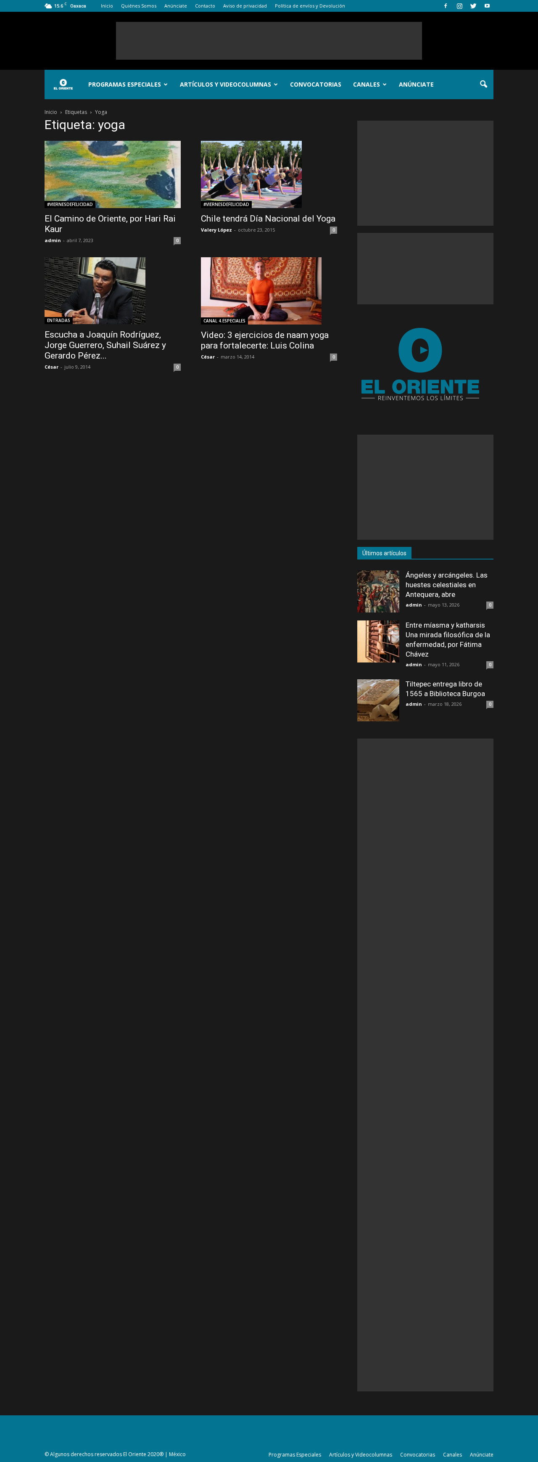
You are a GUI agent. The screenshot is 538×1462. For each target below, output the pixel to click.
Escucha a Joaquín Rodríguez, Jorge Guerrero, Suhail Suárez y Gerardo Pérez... (105, 345)
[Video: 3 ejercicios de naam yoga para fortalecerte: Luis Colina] (269, 291)
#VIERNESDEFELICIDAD (70, 204)
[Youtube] (487, 6)
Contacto (205, 6)
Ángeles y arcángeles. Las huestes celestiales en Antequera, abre (447, 585)
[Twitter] (473, 6)
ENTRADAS (58, 320)
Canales (366, 84)
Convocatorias (315, 84)
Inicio (107, 6)
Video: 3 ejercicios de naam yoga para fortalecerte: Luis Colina (265, 340)
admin (53, 240)
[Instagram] (459, 6)
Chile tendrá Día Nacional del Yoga (268, 219)
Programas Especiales (124, 84)
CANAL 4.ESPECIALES (224, 321)
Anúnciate (175, 6)
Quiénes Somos (138, 6)
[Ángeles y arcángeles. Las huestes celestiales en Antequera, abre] (378, 591)
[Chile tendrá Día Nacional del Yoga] (269, 174)
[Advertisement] (269, 41)
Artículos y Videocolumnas (225, 84)
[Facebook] (445, 6)
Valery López (216, 230)
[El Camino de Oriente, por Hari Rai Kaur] (113, 174)
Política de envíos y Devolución (310, 6)
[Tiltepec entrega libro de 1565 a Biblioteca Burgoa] (378, 700)
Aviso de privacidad (245, 6)
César (51, 367)
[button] (483, 84)
